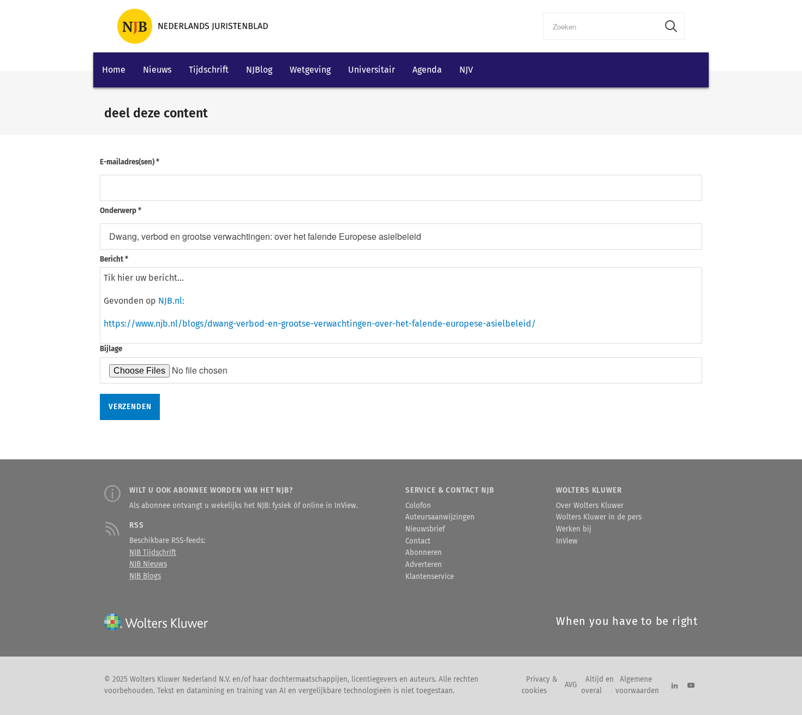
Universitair (371, 69)
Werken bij (573, 529)
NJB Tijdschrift (152, 552)
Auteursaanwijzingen (440, 517)
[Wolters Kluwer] (192, 26)
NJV (466, 69)
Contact (417, 541)
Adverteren (423, 564)
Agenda (427, 69)
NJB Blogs (145, 576)
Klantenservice (429, 576)
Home (113, 69)
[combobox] (601, 26)
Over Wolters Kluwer (590, 505)
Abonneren (423, 552)
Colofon (418, 505)
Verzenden (130, 407)
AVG (571, 685)
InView (567, 541)
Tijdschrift (209, 69)
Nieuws (157, 69)
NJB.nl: (171, 301)
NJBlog (259, 69)
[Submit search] (671, 26)
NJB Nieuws (148, 564)
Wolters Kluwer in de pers (599, 517)
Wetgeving (310, 69)
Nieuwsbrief (425, 529)
